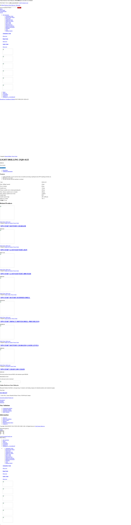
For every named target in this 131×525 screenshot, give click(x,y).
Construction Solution (7, 408)
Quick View (2, 221)
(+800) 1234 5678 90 (13, 2)
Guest (6, 436)
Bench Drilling (11, 99)
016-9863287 (3, 393)
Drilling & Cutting (9, 21)
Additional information (8, 171)
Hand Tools (8, 18)
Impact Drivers (8, 318)
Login (1, 429)
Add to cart (7, 221)
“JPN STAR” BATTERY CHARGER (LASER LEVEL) (19, 345)
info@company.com (23, 2)
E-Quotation (5, 94)
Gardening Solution (7, 409)
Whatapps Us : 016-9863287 (9, 97)
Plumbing (7, 28)
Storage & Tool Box (9, 26)
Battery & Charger (9, 223)
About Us (5, 93)
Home (4, 92)
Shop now (5, 36)
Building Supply (9, 30)
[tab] (45, 170)
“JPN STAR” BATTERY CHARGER (13, 226)
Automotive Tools (9, 16)
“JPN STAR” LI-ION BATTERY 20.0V (13, 250)
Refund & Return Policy (8, 422)
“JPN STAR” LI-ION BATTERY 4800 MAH (15, 274)
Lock (6, 29)
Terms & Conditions (7, 419)
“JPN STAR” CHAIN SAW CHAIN (12, 369)
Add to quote (3, 167)
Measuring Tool (8, 24)
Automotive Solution (7, 410)
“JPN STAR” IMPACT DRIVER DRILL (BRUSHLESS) (19, 321)
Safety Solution (6, 412)
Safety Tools (8, 22)
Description (5, 170)
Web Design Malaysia (40, 426)
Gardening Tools (9, 19)
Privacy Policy (6, 420)
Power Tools (8, 23)
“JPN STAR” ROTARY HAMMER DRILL (15, 297)
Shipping (5, 421)
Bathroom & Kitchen (10, 27)
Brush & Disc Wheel (9, 17)
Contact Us (5, 95)
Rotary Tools (7, 294)
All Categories (6, 15)
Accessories (7, 366)
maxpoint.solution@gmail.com (6, 397)
